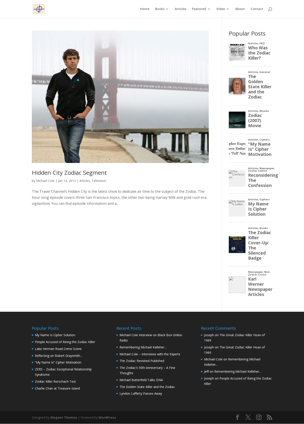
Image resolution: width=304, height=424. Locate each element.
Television (99, 181)
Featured (199, 9)
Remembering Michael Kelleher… (143, 347)
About (240, 9)
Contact (257, 9)
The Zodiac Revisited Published (142, 361)
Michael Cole (45, 181)
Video (220, 9)
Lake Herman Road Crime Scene (58, 349)
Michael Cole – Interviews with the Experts (150, 354)
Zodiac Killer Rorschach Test (55, 381)
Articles (180, 9)
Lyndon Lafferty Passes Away (141, 393)
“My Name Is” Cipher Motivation (58, 362)
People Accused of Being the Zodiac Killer (65, 342)
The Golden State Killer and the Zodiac (147, 387)
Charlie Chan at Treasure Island (57, 388)
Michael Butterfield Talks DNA (141, 380)
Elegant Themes (64, 417)
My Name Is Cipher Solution (55, 335)
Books (159, 9)
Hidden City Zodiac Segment (69, 173)
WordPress (107, 417)
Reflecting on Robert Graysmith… (59, 356)
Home (144, 9)
